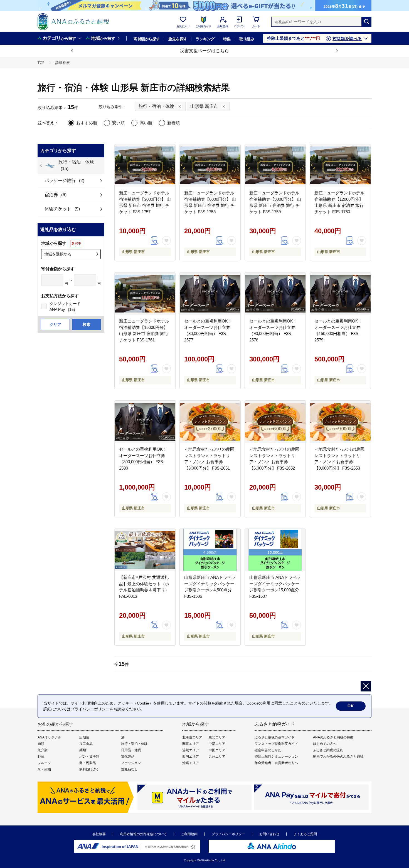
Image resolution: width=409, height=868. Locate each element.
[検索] (366, 22)
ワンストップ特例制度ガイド (276, 744)
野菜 (41, 756)
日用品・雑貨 (131, 750)
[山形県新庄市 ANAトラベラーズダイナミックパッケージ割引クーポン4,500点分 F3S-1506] (210, 550)
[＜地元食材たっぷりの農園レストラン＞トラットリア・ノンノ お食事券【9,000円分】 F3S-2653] (340, 422)
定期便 (84, 737)
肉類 (41, 744)
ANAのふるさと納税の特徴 (333, 737)
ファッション (131, 763)
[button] (72, 51)
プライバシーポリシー (228, 834)
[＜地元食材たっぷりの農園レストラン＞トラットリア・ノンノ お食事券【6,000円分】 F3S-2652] (275, 422)
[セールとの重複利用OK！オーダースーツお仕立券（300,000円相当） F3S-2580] (145, 422)
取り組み (246, 39)
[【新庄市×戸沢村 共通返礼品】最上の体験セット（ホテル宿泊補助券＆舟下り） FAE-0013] (145, 550)
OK (351, 706)
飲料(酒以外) (88, 769)
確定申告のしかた (268, 750)
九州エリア (217, 756)
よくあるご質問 (305, 834)
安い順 (118, 122)
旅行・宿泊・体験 (134, 744)
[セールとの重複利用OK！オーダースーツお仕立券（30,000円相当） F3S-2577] (210, 293)
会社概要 (99, 834)
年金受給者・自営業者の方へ (276, 763)
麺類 (82, 750)
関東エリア (190, 744)
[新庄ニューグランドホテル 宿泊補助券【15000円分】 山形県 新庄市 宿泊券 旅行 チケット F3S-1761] (145, 293)
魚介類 (43, 750)
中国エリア (217, 750)
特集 (227, 39)
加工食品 (86, 744)
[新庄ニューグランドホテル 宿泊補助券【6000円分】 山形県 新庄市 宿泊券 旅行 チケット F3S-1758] (210, 165)
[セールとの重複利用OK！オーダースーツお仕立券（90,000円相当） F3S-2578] (275, 293)
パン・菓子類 (89, 756)
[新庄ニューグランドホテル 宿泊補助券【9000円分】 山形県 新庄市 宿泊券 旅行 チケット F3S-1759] (275, 165)
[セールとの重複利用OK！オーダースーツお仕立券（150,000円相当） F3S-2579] (340, 293)
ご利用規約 (189, 834)
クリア (55, 324)
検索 (86, 324)
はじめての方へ (324, 744)
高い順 (146, 122)
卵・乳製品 (87, 763)
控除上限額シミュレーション (276, 756)
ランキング (205, 39)
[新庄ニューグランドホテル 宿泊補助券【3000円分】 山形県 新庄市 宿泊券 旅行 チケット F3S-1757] (145, 165)
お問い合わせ (269, 834)
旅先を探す (177, 39)
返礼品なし (129, 769)
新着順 (173, 122)
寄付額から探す (147, 39)
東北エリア (217, 737)
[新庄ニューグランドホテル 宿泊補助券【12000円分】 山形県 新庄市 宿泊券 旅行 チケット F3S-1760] (340, 165)
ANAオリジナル (49, 737)
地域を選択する (58, 254)
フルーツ (44, 763)
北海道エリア (192, 737)
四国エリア (190, 756)
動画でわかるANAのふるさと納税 (338, 756)
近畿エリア (190, 750)
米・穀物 (44, 769)
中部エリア (217, 744)
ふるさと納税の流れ (328, 750)
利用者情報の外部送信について (143, 834)
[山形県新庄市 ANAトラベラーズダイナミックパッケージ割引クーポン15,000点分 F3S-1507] (275, 550)
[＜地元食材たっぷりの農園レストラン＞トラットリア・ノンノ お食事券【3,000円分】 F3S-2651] (210, 422)
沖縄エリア (190, 763)
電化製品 (127, 756)
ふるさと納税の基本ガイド (275, 737)
